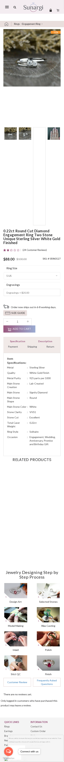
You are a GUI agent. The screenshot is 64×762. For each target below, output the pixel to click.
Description (45, 341)
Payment (13, 346)
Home (7, 24)
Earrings (8, 731)
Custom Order (38, 731)
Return (50, 346)
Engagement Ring (31, 23)
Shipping (32, 346)
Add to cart (22, 328)
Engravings (13, 284)
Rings (17, 23)
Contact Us (36, 726)
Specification (17, 341)
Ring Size (11, 268)
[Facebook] (6, 760)
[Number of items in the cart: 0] (58, 10)
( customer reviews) (35, 250)
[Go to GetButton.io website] (8, 758)
